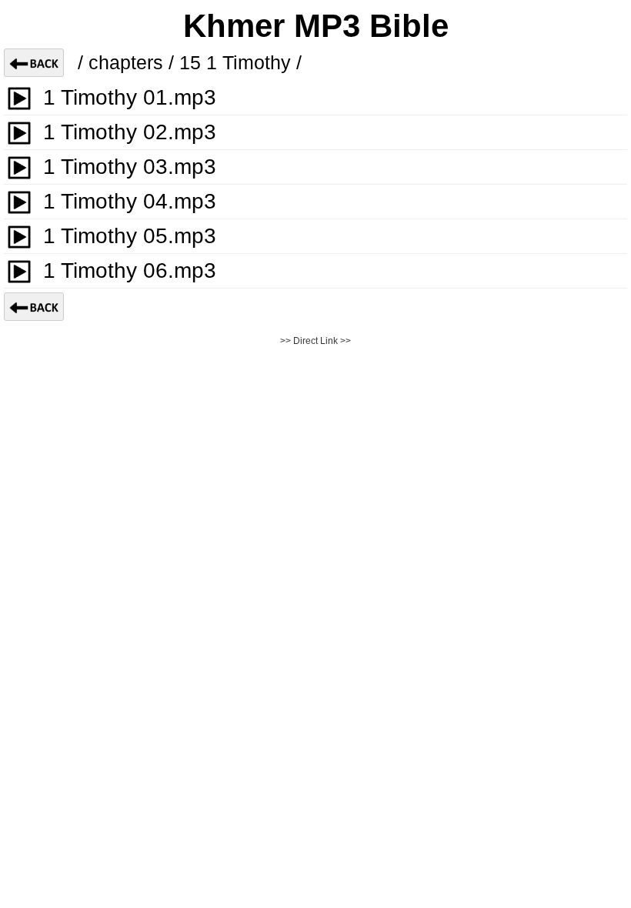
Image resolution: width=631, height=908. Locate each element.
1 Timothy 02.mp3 (129, 132)
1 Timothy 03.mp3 (129, 167)
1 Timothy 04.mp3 (129, 201)
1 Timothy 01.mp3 (129, 97)
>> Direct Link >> (315, 340)
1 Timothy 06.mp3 (129, 270)
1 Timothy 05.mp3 (129, 236)
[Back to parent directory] (34, 62)
